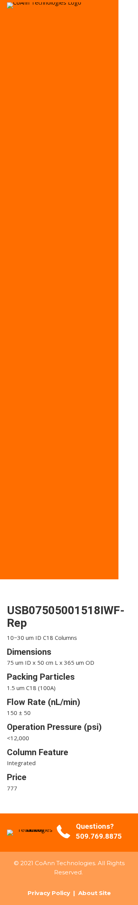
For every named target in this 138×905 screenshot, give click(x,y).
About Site (94, 893)
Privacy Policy (49, 893)
